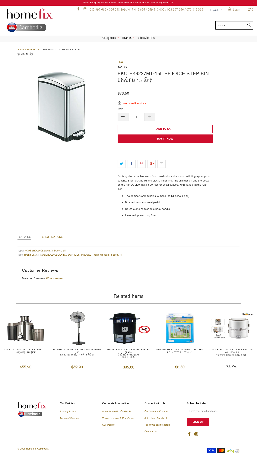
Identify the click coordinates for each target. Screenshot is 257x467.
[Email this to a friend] (161, 164)
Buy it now (165, 138)
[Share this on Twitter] (122, 164)
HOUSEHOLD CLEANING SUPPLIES (45, 251)
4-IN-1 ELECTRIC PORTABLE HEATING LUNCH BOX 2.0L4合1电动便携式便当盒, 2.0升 (231, 328)
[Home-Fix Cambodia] (36, 20)
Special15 (116, 255)
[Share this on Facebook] (132, 164)
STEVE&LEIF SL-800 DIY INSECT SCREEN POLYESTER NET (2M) (180, 328)
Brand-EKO (30, 255)
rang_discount (101, 255)
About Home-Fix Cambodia (116, 411)
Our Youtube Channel (156, 411)
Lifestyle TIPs (146, 37)
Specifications (52, 237)
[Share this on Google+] (152, 164)
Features (24, 237)
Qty (120, 109)
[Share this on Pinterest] (142, 164)
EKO (120, 62)
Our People (108, 425)
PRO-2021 (87, 255)
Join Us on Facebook (156, 418)
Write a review (54, 278)
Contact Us (150, 431)
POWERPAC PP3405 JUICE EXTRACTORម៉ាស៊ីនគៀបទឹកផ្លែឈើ (25, 328)
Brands (127, 37)
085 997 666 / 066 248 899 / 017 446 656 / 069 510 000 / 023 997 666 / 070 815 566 (146, 9)
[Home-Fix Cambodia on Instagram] (85, 9)
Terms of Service (69, 418)
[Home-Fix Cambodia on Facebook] (78, 9)
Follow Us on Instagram (157, 425)
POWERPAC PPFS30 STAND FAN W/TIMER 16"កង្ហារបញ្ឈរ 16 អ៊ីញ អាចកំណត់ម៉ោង (77, 328)
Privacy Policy (68, 411)
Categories (109, 37)
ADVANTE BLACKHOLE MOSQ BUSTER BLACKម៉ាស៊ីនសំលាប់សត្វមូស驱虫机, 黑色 (128, 328)
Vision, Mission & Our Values (118, 418)
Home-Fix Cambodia (37, 448)
